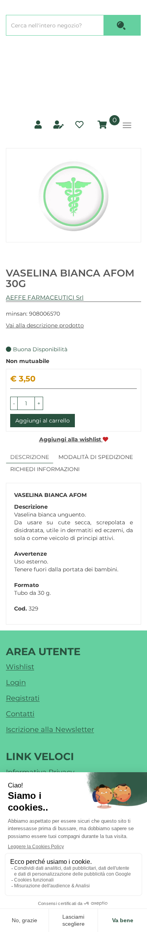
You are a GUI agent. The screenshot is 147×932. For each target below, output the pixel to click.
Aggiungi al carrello (42, 420)
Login (16, 682)
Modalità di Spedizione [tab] (95, 457)
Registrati (23, 698)
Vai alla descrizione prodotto (45, 325)
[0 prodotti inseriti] (101, 125)
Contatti (20, 714)
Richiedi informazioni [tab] (45, 469)
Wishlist (20, 667)
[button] (14, 403)
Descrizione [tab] (29, 457)
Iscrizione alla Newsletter (50, 729)
